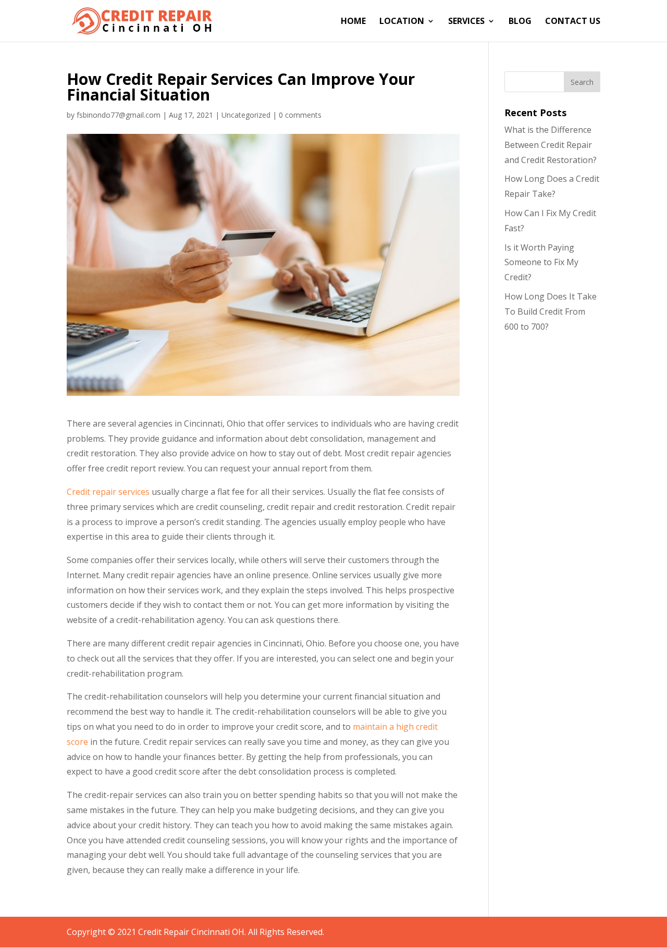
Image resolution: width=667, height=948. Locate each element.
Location (401, 22)
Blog (520, 22)
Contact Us (572, 22)
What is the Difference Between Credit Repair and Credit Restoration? (550, 145)
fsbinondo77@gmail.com (118, 115)
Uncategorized (245, 115)
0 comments (300, 115)
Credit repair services (108, 491)
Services (466, 22)
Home (353, 22)
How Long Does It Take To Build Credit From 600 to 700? (550, 311)
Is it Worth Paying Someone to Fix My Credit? (541, 262)
